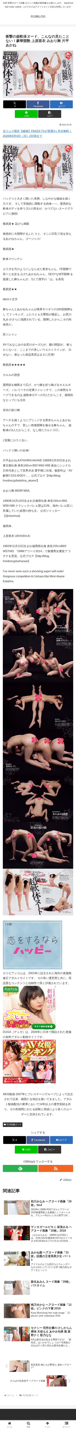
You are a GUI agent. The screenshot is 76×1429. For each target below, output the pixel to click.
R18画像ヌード (14, 1124)
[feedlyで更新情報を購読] (20, 1168)
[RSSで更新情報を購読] (55, 1168)
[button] (49, 114)
